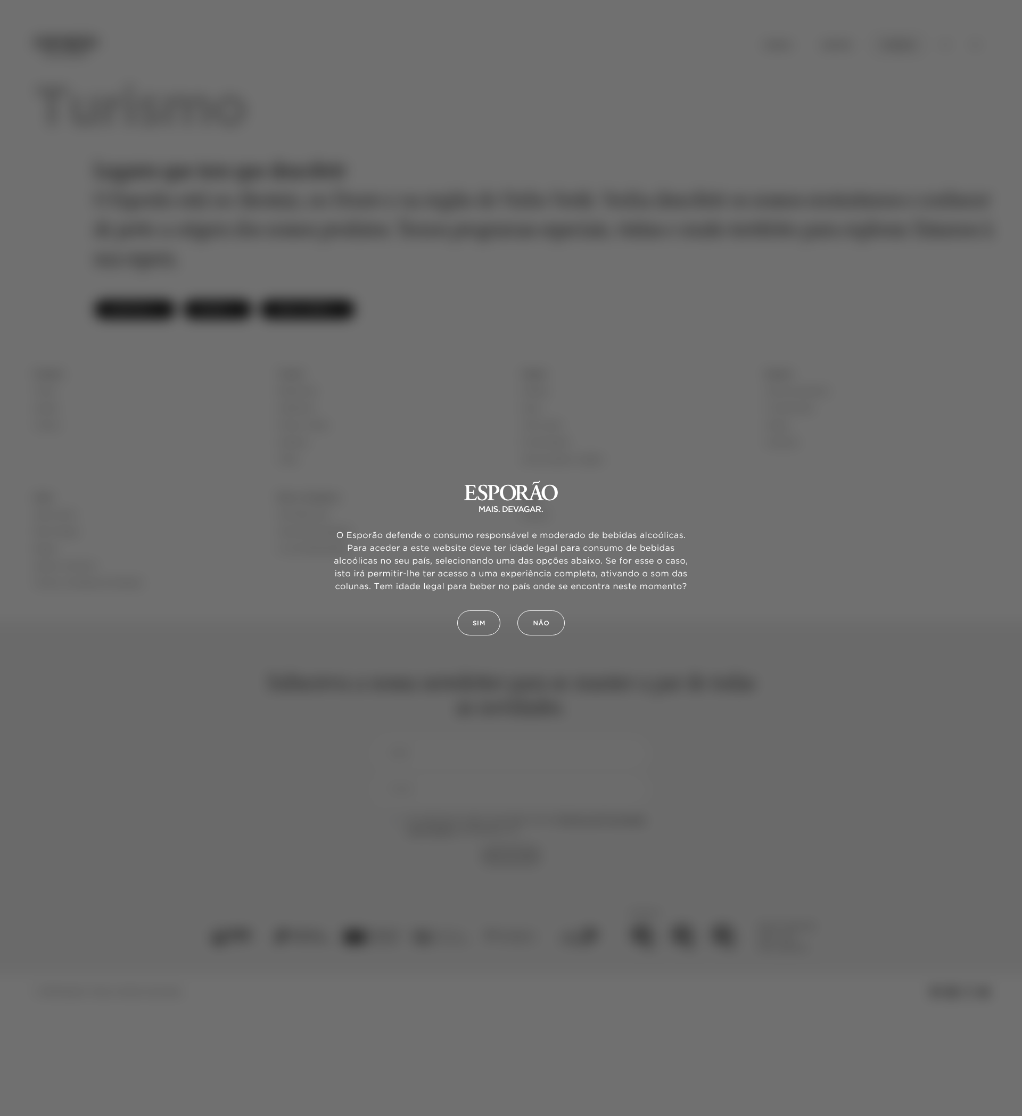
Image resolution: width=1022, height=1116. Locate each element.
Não (541, 623)
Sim (479, 623)
